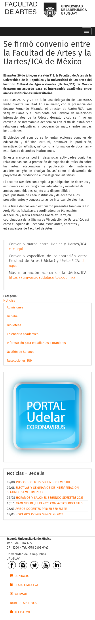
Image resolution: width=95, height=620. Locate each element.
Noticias (9, 300)
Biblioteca (14, 325)
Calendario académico (22, 334)
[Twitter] (34, 565)
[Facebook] (12, 565)
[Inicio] (21, 11)
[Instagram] (23, 565)
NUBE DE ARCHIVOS (23, 603)
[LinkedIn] (57, 565)
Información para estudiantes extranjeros (36, 343)
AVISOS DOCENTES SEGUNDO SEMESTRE (43, 482)
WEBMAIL (21, 594)
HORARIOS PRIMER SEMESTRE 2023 (39, 514)
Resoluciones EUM (19, 360)
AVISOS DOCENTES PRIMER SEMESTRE (41, 508)
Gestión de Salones (20, 351)
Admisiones (15, 307)
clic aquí (16, 249)
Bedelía (12, 316)
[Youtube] (46, 565)
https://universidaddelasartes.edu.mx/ (42, 278)
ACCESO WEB (23, 612)
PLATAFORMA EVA (26, 585)
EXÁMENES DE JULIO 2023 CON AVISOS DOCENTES (49, 503)
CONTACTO (22, 576)
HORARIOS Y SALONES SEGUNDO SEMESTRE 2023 (50, 497)
